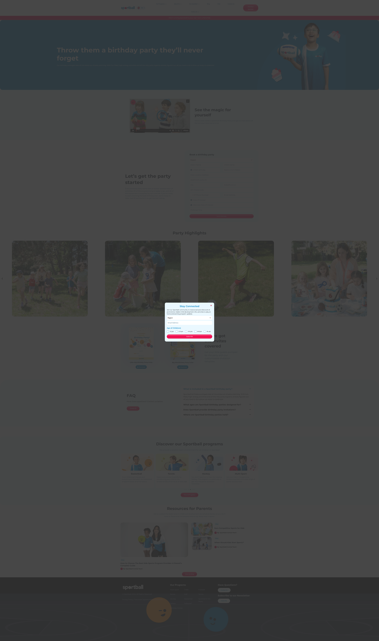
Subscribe (189, 336)
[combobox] (189, 318)
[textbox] (187, 318)
